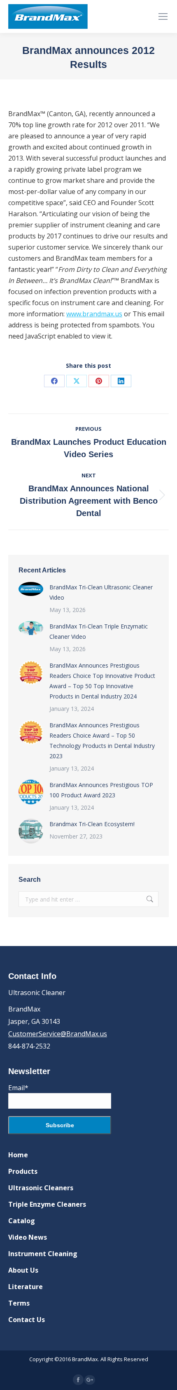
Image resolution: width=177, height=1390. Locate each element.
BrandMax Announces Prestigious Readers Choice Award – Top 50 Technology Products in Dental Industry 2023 (102, 740)
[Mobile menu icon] (163, 16)
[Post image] (31, 589)
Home (18, 1154)
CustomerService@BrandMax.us (57, 1033)
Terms (19, 1303)
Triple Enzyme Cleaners (47, 1204)
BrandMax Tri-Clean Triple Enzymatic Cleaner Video (98, 631)
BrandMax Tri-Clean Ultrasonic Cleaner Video (101, 592)
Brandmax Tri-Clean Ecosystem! (92, 824)
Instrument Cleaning (42, 1253)
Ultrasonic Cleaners (40, 1187)
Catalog (21, 1220)
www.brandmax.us (94, 313)
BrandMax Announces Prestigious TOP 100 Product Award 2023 (101, 790)
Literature (25, 1286)
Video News (27, 1237)
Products (22, 1171)
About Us (23, 1270)
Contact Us (26, 1319)
